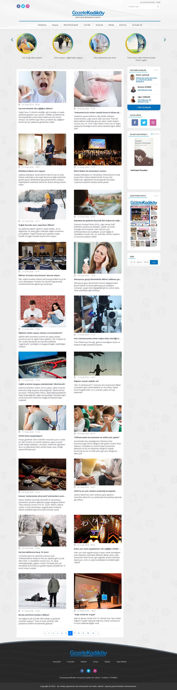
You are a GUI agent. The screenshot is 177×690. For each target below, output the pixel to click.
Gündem (42, 25)
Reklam (84, 661)
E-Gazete (70, 661)
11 (93, 633)
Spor (111, 25)
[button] (152, 134)
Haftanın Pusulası (139, 170)
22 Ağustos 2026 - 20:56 (150, 2)
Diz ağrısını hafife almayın (143, 57)
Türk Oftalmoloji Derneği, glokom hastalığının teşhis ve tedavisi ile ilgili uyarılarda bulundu (98, 341)
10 (88, 633)
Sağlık (99, 25)
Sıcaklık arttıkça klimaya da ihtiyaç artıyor (107, 58)
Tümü (156, 70)
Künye (95, 661)
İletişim (107, 661)
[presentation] (12, 39)
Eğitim (122, 25)
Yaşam (55, 25)
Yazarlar (137, 25)
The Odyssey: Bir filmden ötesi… (144, 101)
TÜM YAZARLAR (144, 107)
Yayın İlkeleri (122, 661)
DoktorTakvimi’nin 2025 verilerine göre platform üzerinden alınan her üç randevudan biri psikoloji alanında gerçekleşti (98, 495)
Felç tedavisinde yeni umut (34, 57)
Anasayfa (57, 661)
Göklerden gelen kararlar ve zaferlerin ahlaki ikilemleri (146, 80)
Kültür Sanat (71, 25)
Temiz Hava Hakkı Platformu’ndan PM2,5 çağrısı (70, 58)
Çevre (87, 25)
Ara (154, 262)
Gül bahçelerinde (145, 90)
